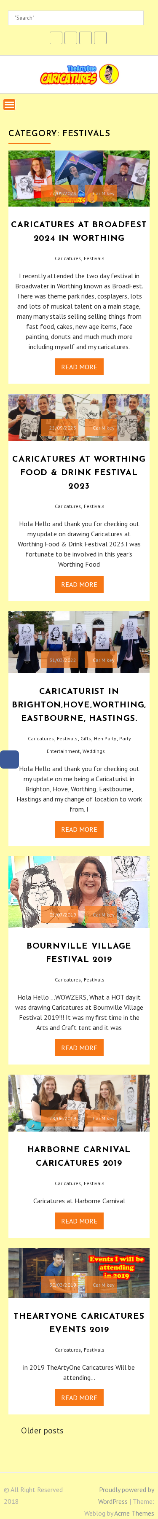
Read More (79, 367)
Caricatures (68, 258)
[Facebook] (9, 759)
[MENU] (9, 104)
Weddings (94, 751)
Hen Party (105, 738)
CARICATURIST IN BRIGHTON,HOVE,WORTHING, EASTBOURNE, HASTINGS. (79, 705)
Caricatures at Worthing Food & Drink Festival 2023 (78, 473)
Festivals (94, 258)
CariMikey (104, 193)
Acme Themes (134, 1513)
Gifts (85, 738)
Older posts (42, 1430)
